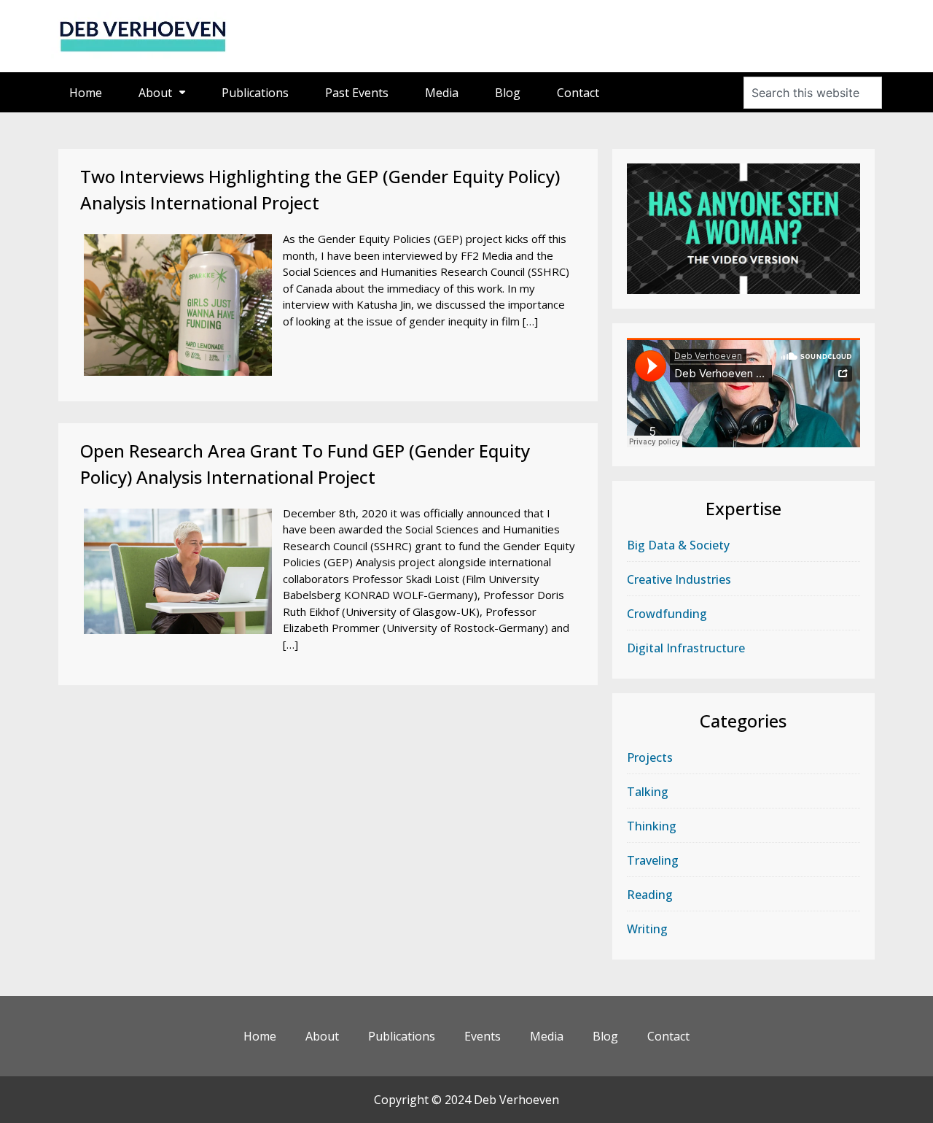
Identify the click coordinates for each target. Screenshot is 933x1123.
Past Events (357, 93)
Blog (507, 93)
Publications (255, 93)
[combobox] (812, 93)
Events (482, 1036)
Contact (578, 93)
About (155, 93)
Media (441, 93)
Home (85, 93)
